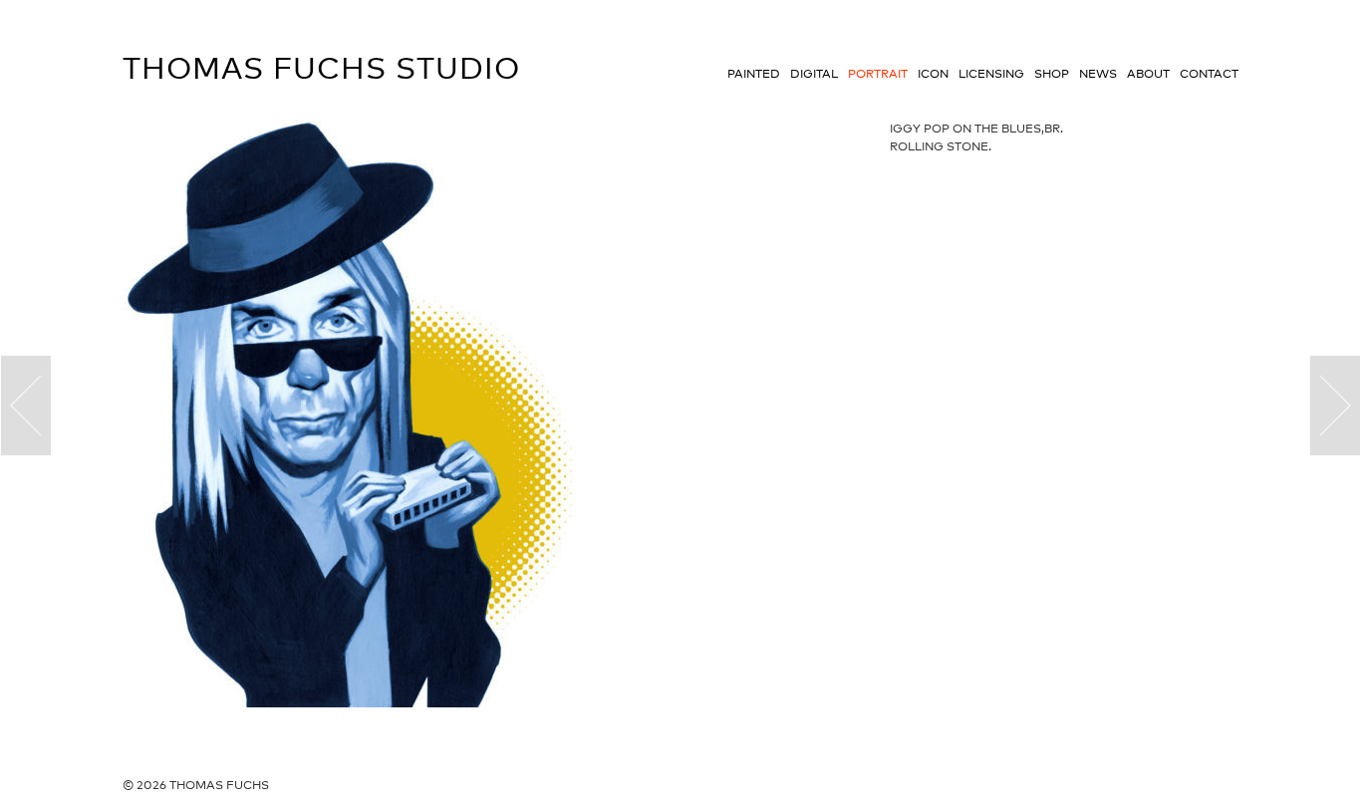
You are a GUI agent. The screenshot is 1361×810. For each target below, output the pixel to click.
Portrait (878, 74)
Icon (933, 74)
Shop (1051, 74)
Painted (753, 74)
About (1148, 74)
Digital (814, 74)
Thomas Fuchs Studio (321, 68)
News (1098, 74)
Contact (1209, 74)
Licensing (991, 74)
